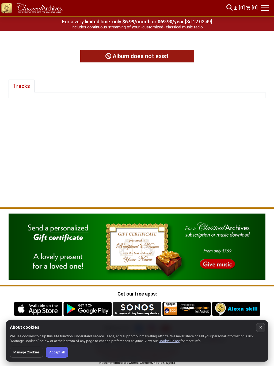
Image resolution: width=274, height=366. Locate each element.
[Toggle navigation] (265, 8)
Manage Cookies (26, 352)
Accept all (57, 352)
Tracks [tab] (21, 86)
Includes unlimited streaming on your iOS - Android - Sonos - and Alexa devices (137, 27)
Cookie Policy (169, 341)
